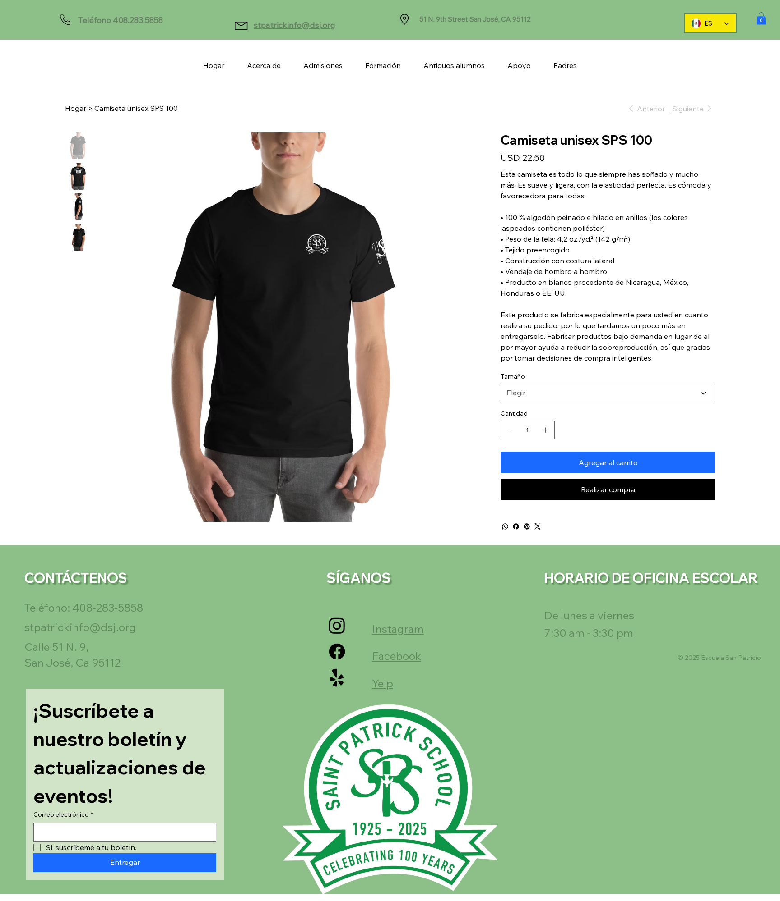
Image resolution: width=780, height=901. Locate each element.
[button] (761, 18)
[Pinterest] (526, 526)
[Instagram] (337, 625)
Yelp (382, 683)
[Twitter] (537, 526)
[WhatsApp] (505, 526)
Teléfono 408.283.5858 (120, 20)
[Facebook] (515, 526)
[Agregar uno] (546, 430)
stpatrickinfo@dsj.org (294, 25)
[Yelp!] (337, 678)
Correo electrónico (63, 814)
